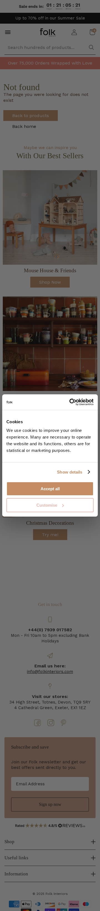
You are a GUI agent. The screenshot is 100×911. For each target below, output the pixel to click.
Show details (69, 472)
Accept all (50, 488)
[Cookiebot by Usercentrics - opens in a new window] (71, 402)
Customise (46, 505)
